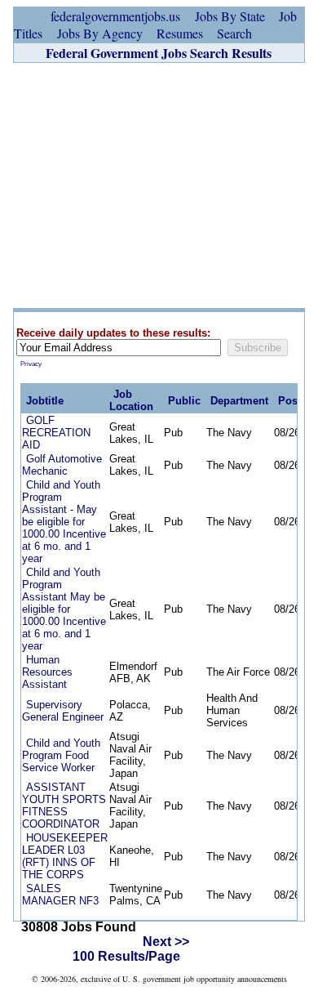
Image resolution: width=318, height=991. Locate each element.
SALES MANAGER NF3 (60, 894)
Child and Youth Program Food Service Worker (61, 755)
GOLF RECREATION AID (56, 432)
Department (239, 401)
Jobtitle (45, 401)
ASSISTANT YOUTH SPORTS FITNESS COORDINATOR (64, 805)
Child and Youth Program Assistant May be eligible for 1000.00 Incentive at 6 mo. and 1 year (64, 609)
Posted (295, 401)
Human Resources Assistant (47, 672)
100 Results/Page (126, 956)
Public (184, 401)
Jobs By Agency (100, 33)
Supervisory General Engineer (63, 711)
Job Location (131, 400)
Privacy (31, 364)
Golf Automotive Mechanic (62, 465)
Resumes (180, 33)
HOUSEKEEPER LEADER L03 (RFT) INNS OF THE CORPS (65, 856)
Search (234, 33)
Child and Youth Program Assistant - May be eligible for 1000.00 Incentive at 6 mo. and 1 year (64, 522)
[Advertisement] (159, 185)
